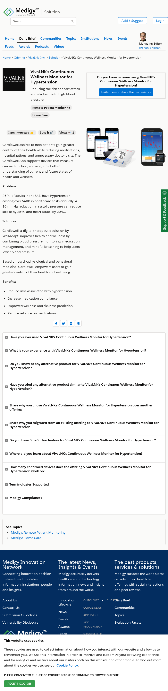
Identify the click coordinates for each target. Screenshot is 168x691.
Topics (119, 615)
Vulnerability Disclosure (20, 622)
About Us (9, 600)
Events (63, 619)
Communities (125, 608)
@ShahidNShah (150, 48)
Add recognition (92, 624)
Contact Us (10, 608)
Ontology (91, 600)
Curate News (92, 607)
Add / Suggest (132, 20)
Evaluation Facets (128, 622)
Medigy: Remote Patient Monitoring (38, 532)
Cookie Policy (67, 665)
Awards (64, 626)
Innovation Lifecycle (66, 602)
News (62, 612)
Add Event (90, 615)
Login (160, 20)
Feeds (62, 634)
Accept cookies (20, 683)
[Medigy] (21, 11)
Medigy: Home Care (26, 538)
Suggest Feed (92, 634)
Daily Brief (122, 600)
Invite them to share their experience (126, 92)
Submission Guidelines (19, 615)
